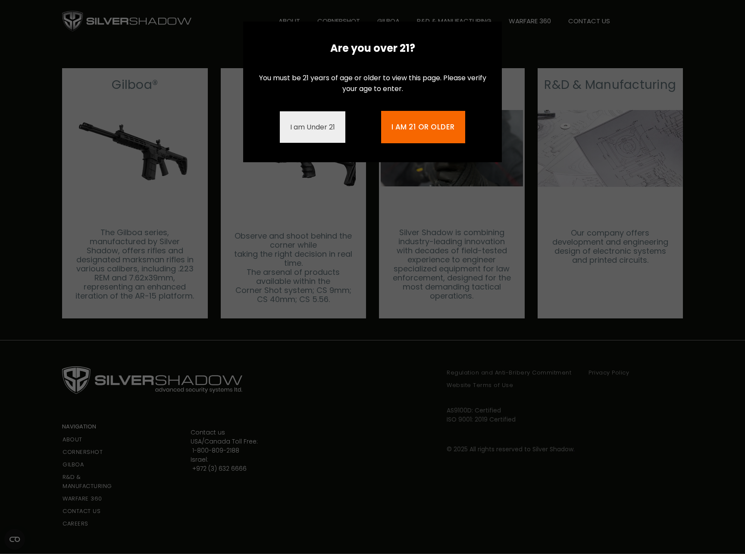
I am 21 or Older (423, 127)
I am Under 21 (312, 127)
